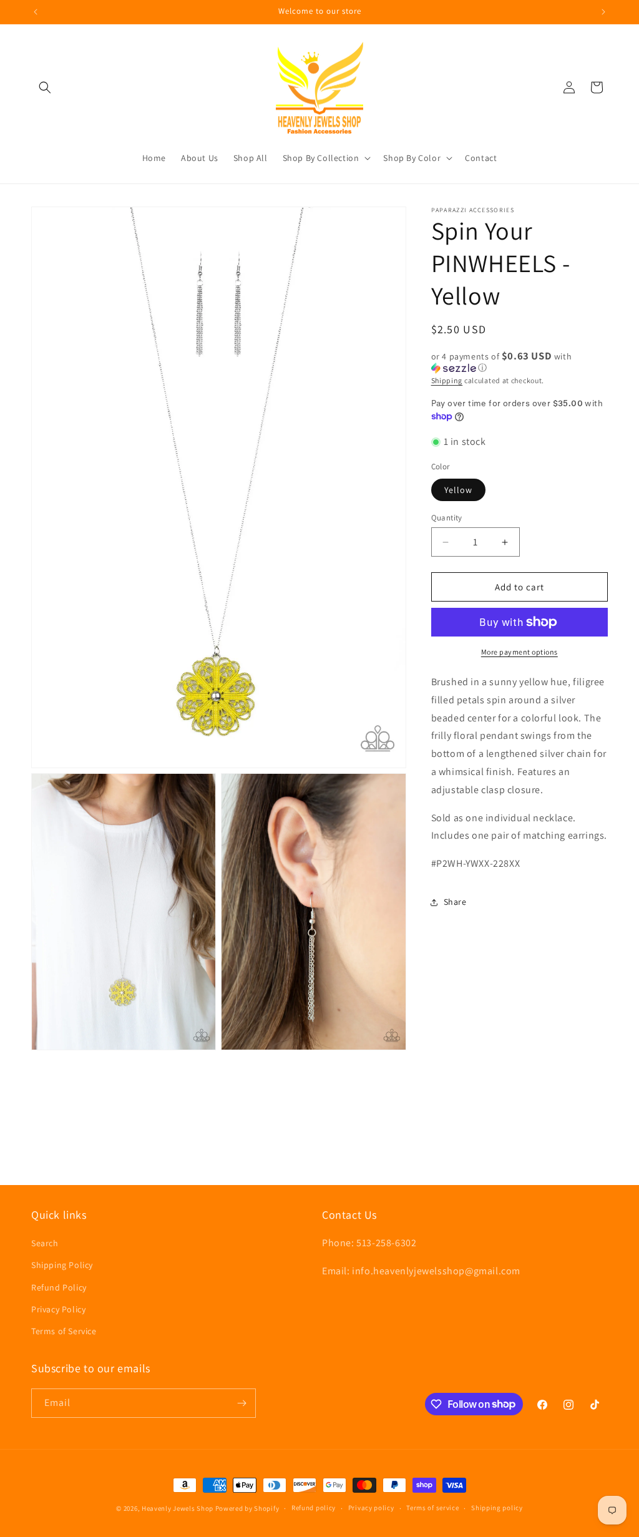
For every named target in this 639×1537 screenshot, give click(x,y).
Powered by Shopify (247, 1508)
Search (45, 1243)
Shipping (447, 380)
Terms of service (432, 1507)
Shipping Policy (62, 1265)
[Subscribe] (241, 1403)
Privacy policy (371, 1507)
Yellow (458, 489)
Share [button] (455, 901)
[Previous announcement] (35, 12)
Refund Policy (59, 1287)
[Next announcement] (603, 12)
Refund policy (313, 1507)
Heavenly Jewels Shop (177, 1508)
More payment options (519, 651)
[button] (45, 87)
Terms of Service (64, 1331)
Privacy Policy (58, 1309)
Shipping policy (497, 1507)
